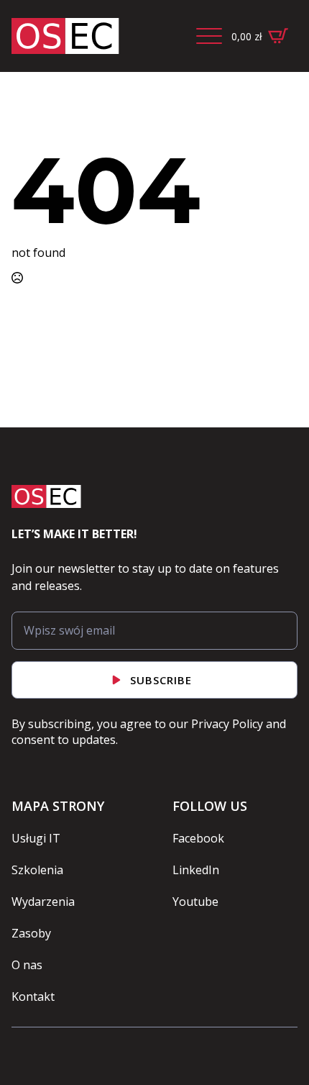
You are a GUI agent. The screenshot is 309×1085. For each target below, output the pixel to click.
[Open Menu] (209, 36)
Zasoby (31, 933)
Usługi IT (35, 838)
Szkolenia (37, 870)
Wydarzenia (43, 901)
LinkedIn (195, 870)
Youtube (195, 901)
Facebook (198, 838)
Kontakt (33, 996)
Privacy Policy (227, 724)
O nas (26, 965)
